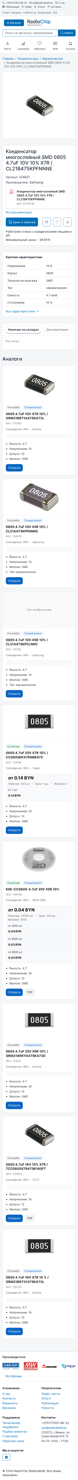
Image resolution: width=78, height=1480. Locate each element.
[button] (7, 44)
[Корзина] (70, 44)
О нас (62, 3)
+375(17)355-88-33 (16, 3)
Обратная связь (13, 1441)
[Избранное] (39, 44)
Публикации (12, 7)
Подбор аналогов (14, 1431)
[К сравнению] (67, 222)
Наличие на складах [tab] (23, 329)
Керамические (52, 58)
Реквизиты (10, 1403)
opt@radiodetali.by (42, 3)
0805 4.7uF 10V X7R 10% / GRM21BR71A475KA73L (27, 416)
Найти (68, 33)
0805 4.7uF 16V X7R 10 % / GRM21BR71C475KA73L (27, 1279)
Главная (8, 58)
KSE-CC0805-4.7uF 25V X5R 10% (32, 889)
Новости (47, 1407)
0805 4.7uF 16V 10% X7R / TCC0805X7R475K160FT (27, 1166)
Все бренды (14, 1376)
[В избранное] (57, 222)
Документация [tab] (57, 329)
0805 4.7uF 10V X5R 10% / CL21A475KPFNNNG (27, 529)
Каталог (15, 23)
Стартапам (10, 1436)
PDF (30, 992)
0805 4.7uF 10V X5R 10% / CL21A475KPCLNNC (27, 642)
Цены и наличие (23, 222)
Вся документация (19, 212)
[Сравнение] (23, 44)
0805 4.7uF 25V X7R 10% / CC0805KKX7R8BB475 (27, 755)
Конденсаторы (28, 58)
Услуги (41, 7)
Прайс (28, 7)
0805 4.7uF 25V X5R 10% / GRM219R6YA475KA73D (27, 1053)
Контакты (56, 7)
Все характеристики (21, 311)
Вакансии (9, 1407)
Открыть (14, 467)
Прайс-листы (50, 1393)
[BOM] (55, 44)
